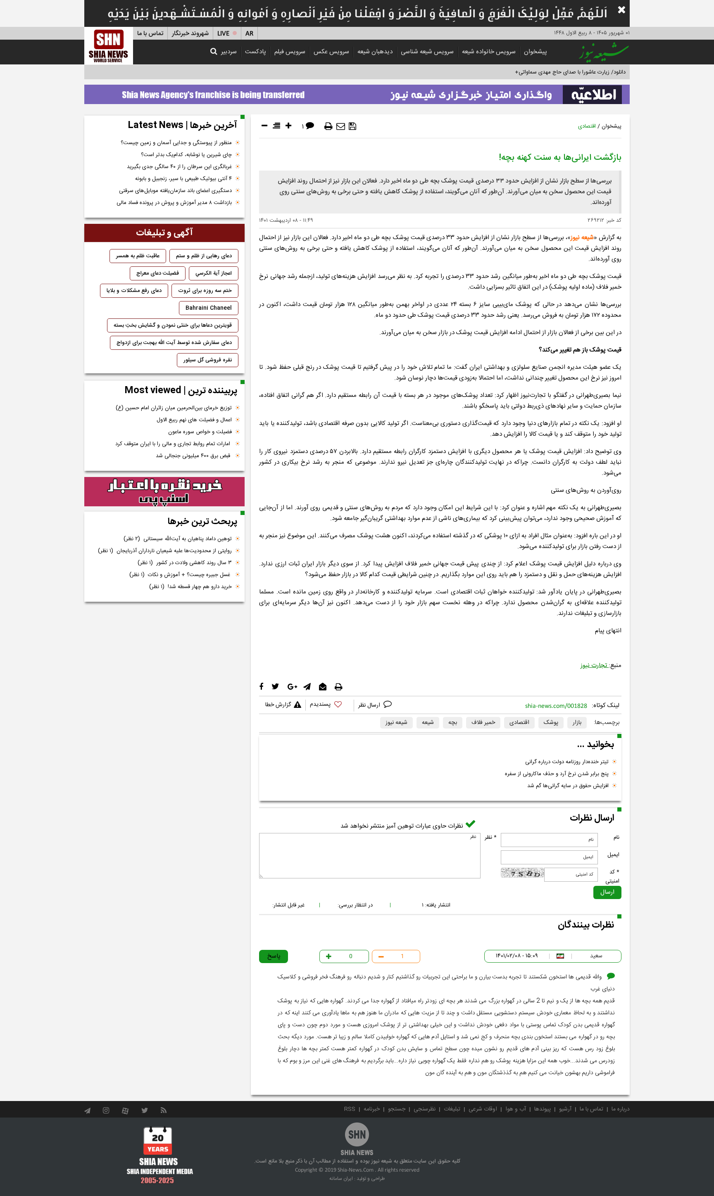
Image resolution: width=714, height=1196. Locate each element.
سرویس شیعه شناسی (427, 52)
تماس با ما (150, 33)
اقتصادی (587, 126)
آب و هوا (515, 1109)
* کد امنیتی (612, 877)
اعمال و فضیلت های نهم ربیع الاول (194, 420)
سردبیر (229, 52)
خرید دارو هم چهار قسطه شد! (190, 586)
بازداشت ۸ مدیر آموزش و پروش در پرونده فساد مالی (174, 202)
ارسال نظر (370, 705)
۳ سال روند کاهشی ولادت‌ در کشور (185, 562)
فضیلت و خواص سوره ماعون (200, 432)
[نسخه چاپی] (328, 126)
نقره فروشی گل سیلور (207, 360)
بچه (452, 723)
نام (616, 837)
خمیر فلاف (483, 723)
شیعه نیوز (582, 238)
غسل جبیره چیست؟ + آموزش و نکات (180, 574)
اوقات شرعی (483, 1109)
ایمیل (613, 854)
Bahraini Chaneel (209, 308)
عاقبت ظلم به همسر (137, 256)
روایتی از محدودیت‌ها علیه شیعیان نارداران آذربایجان (165, 550)
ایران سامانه (341, 1179)
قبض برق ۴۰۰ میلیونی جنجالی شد (194, 455)
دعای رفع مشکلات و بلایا (134, 290)
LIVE (223, 33)
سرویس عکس (331, 52)
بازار (577, 723)
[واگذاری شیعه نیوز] (357, 92)
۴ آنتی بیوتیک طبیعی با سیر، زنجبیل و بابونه (183, 178)
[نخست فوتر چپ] (160, 1154)
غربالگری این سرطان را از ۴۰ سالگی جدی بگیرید (179, 166)
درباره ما (621, 1109)
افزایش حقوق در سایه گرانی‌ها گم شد (568, 785)
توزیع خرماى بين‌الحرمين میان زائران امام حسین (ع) (174, 408)
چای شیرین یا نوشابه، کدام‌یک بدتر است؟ (186, 154)
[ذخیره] (352, 126)
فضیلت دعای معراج (157, 273)
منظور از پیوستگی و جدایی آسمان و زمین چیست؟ (176, 142)
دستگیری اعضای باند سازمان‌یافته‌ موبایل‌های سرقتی (175, 190)
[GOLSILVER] (164, 491)
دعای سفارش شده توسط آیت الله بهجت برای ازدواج (174, 342)
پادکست (255, 52)
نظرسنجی (425, 1109)
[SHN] (108, 45)
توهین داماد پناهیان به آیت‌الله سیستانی (178, 538)
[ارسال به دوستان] (340, 126)
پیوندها (542, 1109)
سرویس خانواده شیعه (489, 52)
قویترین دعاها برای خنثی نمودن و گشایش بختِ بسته (173, 325)
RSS (349, 1109)
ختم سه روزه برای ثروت (205, 290)
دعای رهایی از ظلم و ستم (204, 256)
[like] (330, 706)
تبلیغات (452, 1109)
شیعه (428, 723)
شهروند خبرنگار (190, 33)
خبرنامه (372, 1109)
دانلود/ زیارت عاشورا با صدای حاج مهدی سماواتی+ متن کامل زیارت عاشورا (544, 72)
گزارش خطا (278, 705)
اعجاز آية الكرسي (213, 273)
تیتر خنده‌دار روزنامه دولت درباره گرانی (567, 761)
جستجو (396, 1109)
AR (249, 33)
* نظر (491, 837)
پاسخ (274, 956)
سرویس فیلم (289, 52)
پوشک (551, 723)
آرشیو (565, 1109)
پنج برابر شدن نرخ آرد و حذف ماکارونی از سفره (557, 773)
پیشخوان (535, 52)
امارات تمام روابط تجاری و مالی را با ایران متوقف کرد (173, 443)
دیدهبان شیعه (375, 52)
